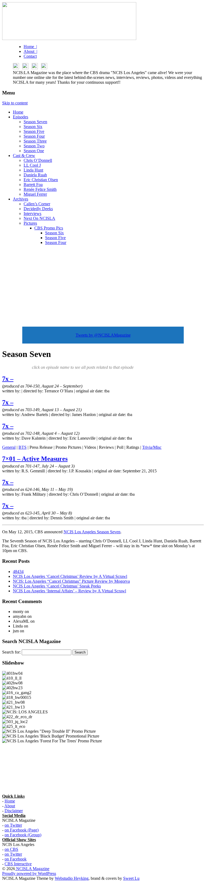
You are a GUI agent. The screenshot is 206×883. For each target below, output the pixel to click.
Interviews (32, 213)
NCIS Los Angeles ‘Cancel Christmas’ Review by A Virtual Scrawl (70, 576)
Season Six (33, 126)
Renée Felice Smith (40, 189)
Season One (34, 150)
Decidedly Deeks (38, 208)
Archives (20, 199)
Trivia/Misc (151, 447)
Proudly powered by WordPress (29, 873)
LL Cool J (32, 165)
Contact (30, 56)
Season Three (35, 141)
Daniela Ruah (35, 175)
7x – (7, 378)
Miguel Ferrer (35, 194)
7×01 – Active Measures (35, 458)
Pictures (30, 223)
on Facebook (16, 859)
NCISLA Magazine (32, 868)
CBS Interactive (18, 864)
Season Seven (35, 121)
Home (18, 112)
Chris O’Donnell (38, 160)
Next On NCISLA (39, 218)
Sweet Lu (131, 878)
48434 (18, 571)
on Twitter (13, 825)
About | (30, 51)
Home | (30, 46)
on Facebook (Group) (23, 835)
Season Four (34, 136)
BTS (23, 447)
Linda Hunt (33, 170)
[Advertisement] (103, 286)
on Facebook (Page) (22, 830)
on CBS (11, 849)
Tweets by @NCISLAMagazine (103, 335)
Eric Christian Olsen (41, 179)
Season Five (34, 131)
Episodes (20, 117)
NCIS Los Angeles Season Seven (92, 532)
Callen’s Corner (37, 204)
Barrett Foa (33, 184)
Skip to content (15, 103)
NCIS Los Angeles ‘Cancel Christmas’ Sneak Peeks (57, 586)
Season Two (34, 146)
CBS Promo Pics (48, 228)
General (9, 447)
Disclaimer (14, 810)
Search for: (11, 652)
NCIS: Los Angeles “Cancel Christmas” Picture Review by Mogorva (71, 581)
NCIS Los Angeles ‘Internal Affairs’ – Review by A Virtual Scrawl (69, 591)
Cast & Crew (24, 155)
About (9, 806)
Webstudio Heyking (72, 878)
